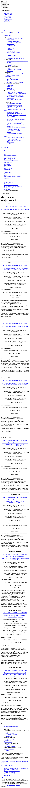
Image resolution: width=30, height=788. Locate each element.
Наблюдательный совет (13, 52)
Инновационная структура (14, 113)
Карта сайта (7, 775)
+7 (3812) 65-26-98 (12, 734)
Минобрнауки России (7, 765)
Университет (7, 35)
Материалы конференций (11, 726)
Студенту (9, 143)
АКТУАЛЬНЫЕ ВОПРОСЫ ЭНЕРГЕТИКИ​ (15, 206)
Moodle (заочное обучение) (14, 105)
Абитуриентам (8, 13)
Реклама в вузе (11, 65)
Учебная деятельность (13, 79)
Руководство (10, 48)
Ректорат (9, 49)
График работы (8, 742)
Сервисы (6, 20)
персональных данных (13, 785)
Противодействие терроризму (12, 771)
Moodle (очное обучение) (14, 103)
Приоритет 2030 (11, 55)
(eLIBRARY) (17, 502)
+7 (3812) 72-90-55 (9, 739)
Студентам (7, 164)
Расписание (7, 21)
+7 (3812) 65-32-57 (9, 744)
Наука (5, 110)
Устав (8, 68)
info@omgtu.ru (8, 736)
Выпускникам (8, 19)
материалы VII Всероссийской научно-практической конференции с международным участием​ (15, 210)
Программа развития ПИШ (14, 140)
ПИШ (5, 136)
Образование (7, 76)
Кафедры (9, 88)
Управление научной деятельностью (17, 117)
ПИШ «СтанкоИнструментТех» (15, 137)
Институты (10, 85)
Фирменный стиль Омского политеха (17, 61)
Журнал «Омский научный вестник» (17, 127)
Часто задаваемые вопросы (14, 64)
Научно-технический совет (14, 133)
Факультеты (10, 86)
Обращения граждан (9, 772)
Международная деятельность (15, 82)
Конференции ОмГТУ (13, 129)
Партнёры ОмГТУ (12, 45)
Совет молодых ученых (13, 130)
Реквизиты (10, 71)
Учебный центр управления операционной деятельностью (15, 100)
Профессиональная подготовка (15, 95)
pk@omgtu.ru (7, 740)
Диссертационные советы (14, 123)
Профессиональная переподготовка (16, 93)
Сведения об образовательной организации (16, 768)
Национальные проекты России (15, 58)
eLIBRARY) (18, 445)
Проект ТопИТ (11, 56)
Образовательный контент (14, 108)
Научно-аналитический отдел (15, 122)
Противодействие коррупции (12, 769)
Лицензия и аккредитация (14, 69)
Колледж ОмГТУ (11, 89)
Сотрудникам (7, 17)
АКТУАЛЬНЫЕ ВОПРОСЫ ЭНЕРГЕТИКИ (15, 265)
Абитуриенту (10, 142)
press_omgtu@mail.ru (9, 746)
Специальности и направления (15, 81)
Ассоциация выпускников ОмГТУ (16, 73)
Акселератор (7, 134)
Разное (9, 132)
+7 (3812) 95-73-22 (9, 749)
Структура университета (14, 42)
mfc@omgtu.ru (8, 750)
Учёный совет (11, 51)
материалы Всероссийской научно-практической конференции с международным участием (15, 268)
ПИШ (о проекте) (12, 139)
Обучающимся (8, 14)
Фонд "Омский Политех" (14, 75)
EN (5, 150)
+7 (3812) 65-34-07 (9, 733)
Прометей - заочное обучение (15, 106)
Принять (3, 786)
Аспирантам (7, 16)
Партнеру (9, 144)
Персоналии (10, 44)
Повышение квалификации (14, 92)
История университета (13, 41)
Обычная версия (5, 10)
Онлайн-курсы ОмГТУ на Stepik (16, 109)
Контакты (9, 62)
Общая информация (12, 112)
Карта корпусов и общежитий (12, 773)
